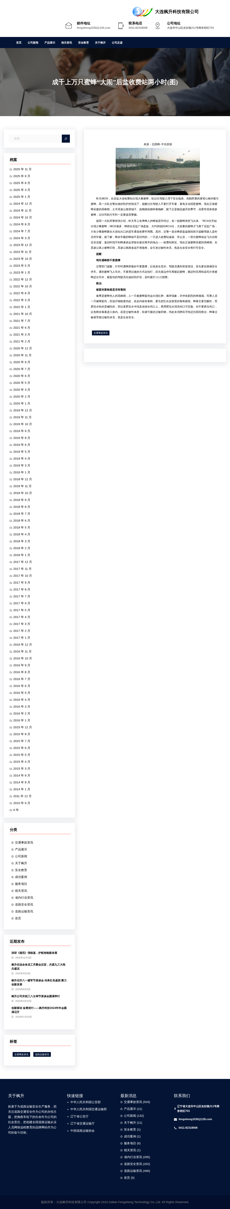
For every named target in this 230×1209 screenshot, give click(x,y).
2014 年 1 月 (21, 789)
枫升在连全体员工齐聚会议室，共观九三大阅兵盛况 (38, 966)
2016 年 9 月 (21, 665)
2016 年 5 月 (21, 692)
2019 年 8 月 (21, 438)
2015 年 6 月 (21, 748)
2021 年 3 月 (21, 334)
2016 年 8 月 (21, 672)
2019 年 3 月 (21, 465)
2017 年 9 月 (21, 582)
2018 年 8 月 (21, 506)
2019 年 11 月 (22, 417)
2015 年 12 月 (22, 727)
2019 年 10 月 (22, 424)
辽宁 (73, 1116)
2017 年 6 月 (21, 603)
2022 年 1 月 (21, 307)
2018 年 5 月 (21, 527)
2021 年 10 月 (22, 314)
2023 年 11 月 (22, 252)
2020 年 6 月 (21, 376)
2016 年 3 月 (21, 706)
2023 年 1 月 (21, 272)
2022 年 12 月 (22, 279)
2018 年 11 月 (22, 486)
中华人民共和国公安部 (85, 1102)
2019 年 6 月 (21, 444)
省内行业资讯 (24, 897)
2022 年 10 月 (22, 286)
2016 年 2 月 (21, 713)
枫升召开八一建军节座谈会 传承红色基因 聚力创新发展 (39, 982)
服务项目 (21, 884)
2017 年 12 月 (22, 562)
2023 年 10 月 (22, 258)
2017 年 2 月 (21, 630)
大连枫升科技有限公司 (177, 11)
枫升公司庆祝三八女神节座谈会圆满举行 (35, 996)
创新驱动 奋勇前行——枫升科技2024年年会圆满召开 (39, 1010)
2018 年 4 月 (21, 534)
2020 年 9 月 (21, 362)
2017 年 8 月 (21, 589)
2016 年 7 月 (21, 679)
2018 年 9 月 (21, 500)
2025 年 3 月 (21, 190)
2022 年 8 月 (21, 293)
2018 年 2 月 (21, 548)
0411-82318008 (138, 27)
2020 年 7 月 (21, 369)
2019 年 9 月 (21, 431)
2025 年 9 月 (21, 176)
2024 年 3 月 (21, 238)
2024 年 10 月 (22, 217)
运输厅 (90, 1123)
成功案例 (21, 877)
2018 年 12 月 (22, 479)
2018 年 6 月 (21, 520)
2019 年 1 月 (21, 472)
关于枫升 (21, 863)
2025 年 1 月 (21, 196)
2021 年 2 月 (21, 341)
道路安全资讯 (24, 904)
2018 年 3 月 (21, 541)
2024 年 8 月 (21, 224)
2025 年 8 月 (21, 183)
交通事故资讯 (24, 842)
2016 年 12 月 (22, 644)
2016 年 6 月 (21, 686)
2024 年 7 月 (21, 231)
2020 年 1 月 (21, 403)
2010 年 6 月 (21, 803)
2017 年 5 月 (21, 610)
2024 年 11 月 (22, 210)
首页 (18, 918)
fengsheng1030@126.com (93, 27)
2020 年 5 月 (21, 382)
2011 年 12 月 (22, 796)
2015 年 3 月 (21, 768)
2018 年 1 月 (21, 555)
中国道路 (76, 1130)
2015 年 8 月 (21, 734)
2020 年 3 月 (21, 389)
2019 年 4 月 (21, 458)
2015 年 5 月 (21, 754)
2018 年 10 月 (22, 493)
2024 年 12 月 (22, 203)
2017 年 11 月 (22, 568)
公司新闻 (21, 856)
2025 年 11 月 (22, 169)
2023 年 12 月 (22, 245)
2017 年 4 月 (21, 617)
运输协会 (89, 1130)
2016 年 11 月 (22, 651)
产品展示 (21, 849)
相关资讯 (21, 890)
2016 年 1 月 (21, 720)
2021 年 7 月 (21, 320)
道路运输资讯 (24, 911)
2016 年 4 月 (21, 699)
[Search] (66, 139)
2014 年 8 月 (21, 782)
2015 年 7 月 (21, 741)
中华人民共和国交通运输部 (88, 1109)
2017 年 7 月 (21, 596)
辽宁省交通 (78, 1123)
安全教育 (21, 870)
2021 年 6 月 (21, 327)
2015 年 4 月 (21, 761)
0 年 (16, 810)
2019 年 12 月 (22, 410)
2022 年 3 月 (21, 300)
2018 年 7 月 (21, 513)
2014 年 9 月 (21, 775)
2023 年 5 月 (21, 265)
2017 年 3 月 (21, 624)
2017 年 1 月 (21, 637)
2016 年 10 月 (22, 658)
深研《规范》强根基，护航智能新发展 (34, 952)
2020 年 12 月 (22, 348)
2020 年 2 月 (21, 396)
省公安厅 (82, 1116)
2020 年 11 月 (22, 355)
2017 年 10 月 (22, 575)
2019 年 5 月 (21, 451)
